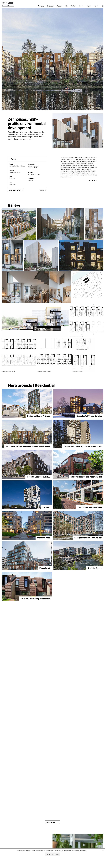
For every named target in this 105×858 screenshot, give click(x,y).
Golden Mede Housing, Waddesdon (35, 598)
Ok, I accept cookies (52, 854)
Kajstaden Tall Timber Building (89, 416)
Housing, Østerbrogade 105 (38, 477)
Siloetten (46, 507)
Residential (45, 385)
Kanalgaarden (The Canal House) (88, 538)
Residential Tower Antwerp (38, 416)
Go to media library (14, 190)
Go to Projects (50, 822)
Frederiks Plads (43, 538)
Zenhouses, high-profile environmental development (28, 446)
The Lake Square (95, 568)
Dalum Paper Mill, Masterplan (90, 507)
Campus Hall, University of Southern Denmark (83, 446)
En (95, 6)
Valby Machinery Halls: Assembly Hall (86, 477)
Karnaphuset (44, 568)
